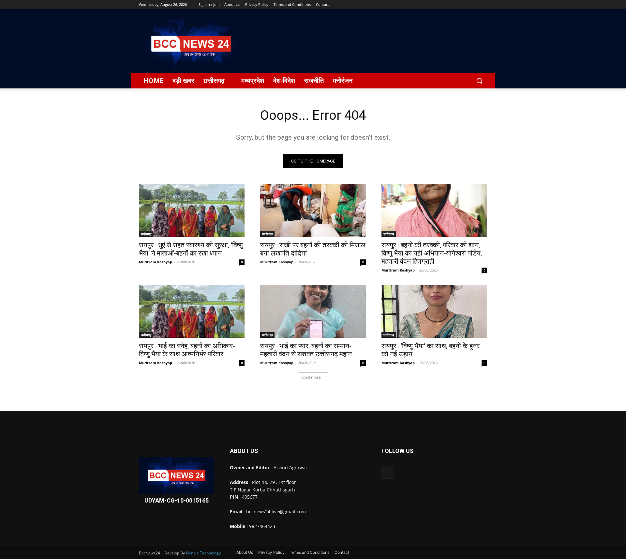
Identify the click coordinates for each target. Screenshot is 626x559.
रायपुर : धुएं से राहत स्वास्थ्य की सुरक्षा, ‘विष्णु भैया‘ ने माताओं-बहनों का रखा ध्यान (191, 249)
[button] (479, 80)
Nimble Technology (203, 553)
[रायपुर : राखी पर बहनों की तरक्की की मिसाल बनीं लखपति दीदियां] (313, 210)
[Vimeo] (474, 4)
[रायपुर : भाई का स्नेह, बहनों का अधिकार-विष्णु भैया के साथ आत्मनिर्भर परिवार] (192, 311)
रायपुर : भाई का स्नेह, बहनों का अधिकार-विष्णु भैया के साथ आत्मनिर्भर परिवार (187, 350)
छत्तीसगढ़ (146, 234)
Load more (311, 377)
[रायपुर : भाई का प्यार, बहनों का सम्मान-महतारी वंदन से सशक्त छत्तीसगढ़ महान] (313, 311)
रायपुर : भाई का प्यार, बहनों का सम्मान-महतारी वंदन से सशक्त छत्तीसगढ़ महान (306, 350)
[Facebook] (447, 4)
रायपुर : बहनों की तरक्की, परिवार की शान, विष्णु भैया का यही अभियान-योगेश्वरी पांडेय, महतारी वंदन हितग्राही (431, 253)
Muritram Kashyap (155, 261)
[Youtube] (483, 4)
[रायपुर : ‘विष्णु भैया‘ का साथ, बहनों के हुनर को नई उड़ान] (434, 311)
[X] (465, 4)
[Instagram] (456, 4)
